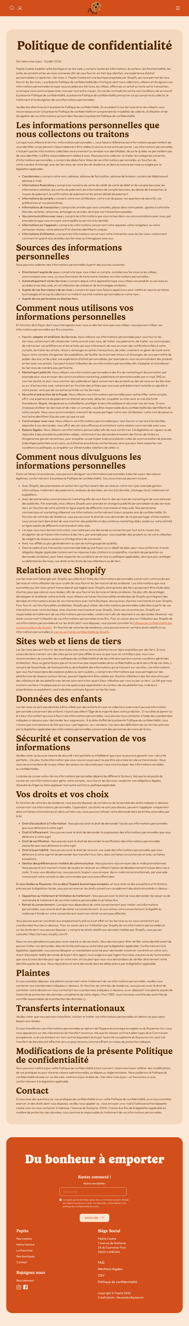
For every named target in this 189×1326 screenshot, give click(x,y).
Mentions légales (110, 1269)
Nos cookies (24, 1238)
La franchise (24, 1250)
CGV (101, 1275)
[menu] (178, 8)
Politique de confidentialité (117, 1282)
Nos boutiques (25, 1256)
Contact (21, 1262)
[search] (12, 8)
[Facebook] (25, 1287)
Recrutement (25, 1280)
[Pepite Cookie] (94, 8)
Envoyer (91, 1218)
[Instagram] (18, 1287)
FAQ (101, 1262)
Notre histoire (25, 1244)
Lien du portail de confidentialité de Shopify (81, 632)
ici (84, 999)
